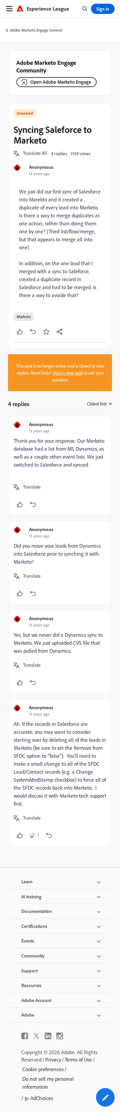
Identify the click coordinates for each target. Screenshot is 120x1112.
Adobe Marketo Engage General (36, 30)
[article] (60, 465)
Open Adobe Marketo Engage (60, 82)
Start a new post (68, 373)
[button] (35, 153)
